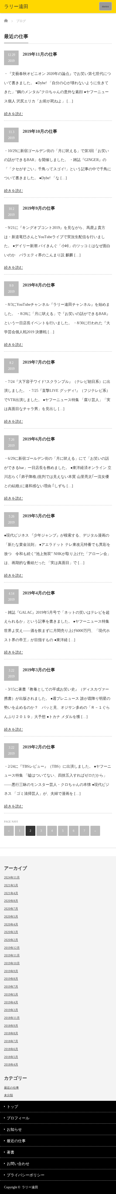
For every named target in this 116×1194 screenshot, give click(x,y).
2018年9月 (11, 1025)
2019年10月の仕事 (40, 131)
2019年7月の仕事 (39, 362)
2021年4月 (11, 893)
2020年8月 (11, 900)
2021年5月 (11, 885)
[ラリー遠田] (27, 7)
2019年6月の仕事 (39, 439)
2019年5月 (11, 994)
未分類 (8, 1095)
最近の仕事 (11, 1087)
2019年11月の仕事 (40, 54)
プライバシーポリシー (26, 1175)
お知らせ (14, 1129)
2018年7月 (11, 1041)
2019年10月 (12, 963)
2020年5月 (11, 916)
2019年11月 (12, 955)
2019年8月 (11, 978)
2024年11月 (12, 877)
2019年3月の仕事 (39, 669)
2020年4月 (11, 924)
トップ (12, 1107)
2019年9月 (11, 971)
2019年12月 (12, 947)
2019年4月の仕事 (39, 593)
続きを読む (13, 114)
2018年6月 (11, 1049)
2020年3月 (11, 932)
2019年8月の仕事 (39, 285)
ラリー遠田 (30, 1187)
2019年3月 (11, 1010)
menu (105, 6)
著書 (10, 1152)
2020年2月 (11, 939)
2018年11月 (12, 1017)
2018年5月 (11, 1056)
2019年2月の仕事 (39, 747)
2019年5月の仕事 (39, 515)
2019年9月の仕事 (39, 208)
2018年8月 (11, 1033)
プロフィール (18, 1118)
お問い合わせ (18, 1164)
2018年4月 (11, 1064)
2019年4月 (11, 1002)
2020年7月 (11, 908)
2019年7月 (11, 986)
